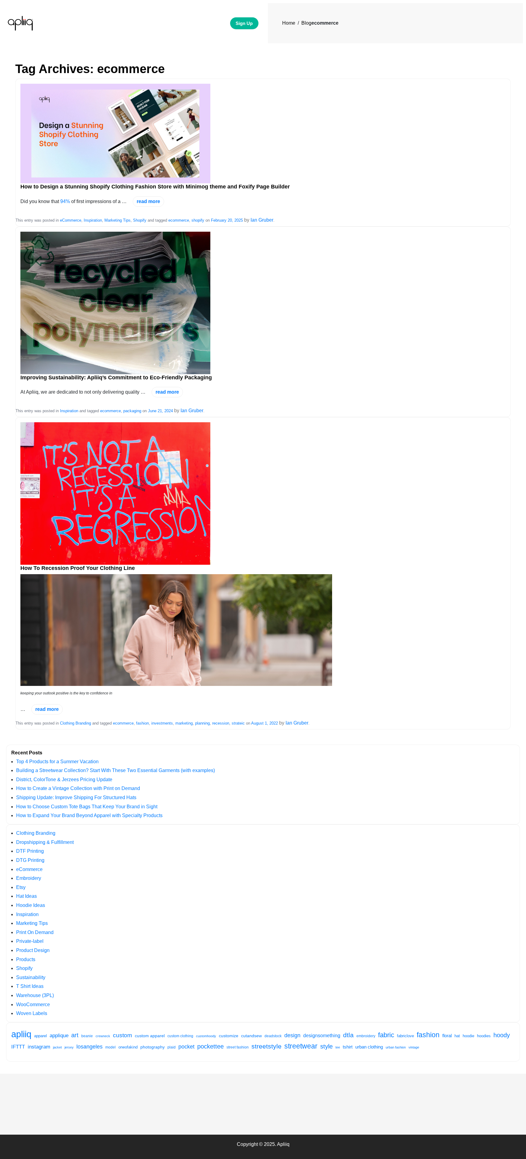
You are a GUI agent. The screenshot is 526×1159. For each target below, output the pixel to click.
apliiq (21, 1034)
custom (122, 1035)
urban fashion (396, 1047)
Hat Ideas (26, 896)
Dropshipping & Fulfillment (45, 842)
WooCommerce (33, 1004)
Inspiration (93, 220)
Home (288, 23)
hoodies (484, 1036)
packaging (132, 411)
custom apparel (150, 1035)
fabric (386, 1035)
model (110, 1047)
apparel (40, 1036)
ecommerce (178, 220)
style (326, 1046)
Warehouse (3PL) (35, 995)
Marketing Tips (117, 220)
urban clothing (369, 1046)
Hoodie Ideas (30, 905)
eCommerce (70, 220)
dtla (348, 1035)
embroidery (365, 1036)
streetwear (300, 1046)
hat (457, 1036)
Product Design (33, 950)
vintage (414, 1047)
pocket (186, 1046)
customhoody (206, 1036)
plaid (171, 1047)
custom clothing (180, 1036)
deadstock (273, 1036)
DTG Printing (30, 860)
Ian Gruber (262, 220)
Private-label (30, 941)
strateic (238, 723)
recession (220, 723)
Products (25, 959)
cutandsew (251, 1035)
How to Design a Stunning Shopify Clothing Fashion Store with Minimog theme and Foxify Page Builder (155, 187)
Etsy (21, 887)
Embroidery (28, 878)
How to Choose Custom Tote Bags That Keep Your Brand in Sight (86, 806)
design (292, 1035)
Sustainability (30, 977)
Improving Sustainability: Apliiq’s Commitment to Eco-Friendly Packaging (116, 377)
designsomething (321, 1035)
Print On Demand (35, 932)
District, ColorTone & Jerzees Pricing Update (64, 779)
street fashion (237, 1047)
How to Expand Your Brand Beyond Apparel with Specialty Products (89, 815)
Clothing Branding (75, 723)
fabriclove (405, 1036)
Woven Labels (31, 1013)
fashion (142, 723)
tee (337, 1047)
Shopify (139, 220)
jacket (57, 1047)
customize (228, 1035)
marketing (184, 723)
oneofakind (128, 1047)
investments (162, 723)
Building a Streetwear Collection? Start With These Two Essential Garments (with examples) (115, 770)
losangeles (89, 1047)
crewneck (103, 1036)
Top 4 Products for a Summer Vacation (57, 761)
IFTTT (18, 1047)
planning (202, 723)
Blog (306, 23)
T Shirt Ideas (30, 986)
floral (447, 1035)
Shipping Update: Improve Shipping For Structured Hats (76, 797)
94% (65, 201)
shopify (197, 220)
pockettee (210, 1046)
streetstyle (266, 1046)
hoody (501, 1035)
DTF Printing (30, 851)
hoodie (468, 1036)
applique (59, 1035)
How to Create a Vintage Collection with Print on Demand (78, 788)
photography (152, 1047)
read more (148, 201)
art (75, 1035)
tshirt (347, 1047)
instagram (39, 1047)
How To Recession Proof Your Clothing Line (77, 568)
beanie (87, 1036)
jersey (69, 1047)
